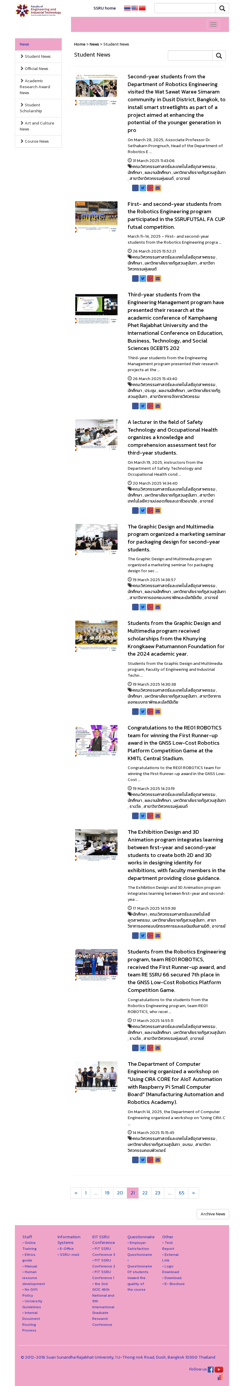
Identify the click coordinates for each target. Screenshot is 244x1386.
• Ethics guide (28, 1257)
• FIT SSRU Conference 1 (103, 1275)
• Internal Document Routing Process (31, 1321)
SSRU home (104, 8)
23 (157, 1193)
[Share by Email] (157, 188)
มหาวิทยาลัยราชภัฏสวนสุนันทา (199, 172)
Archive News (213, 1214)
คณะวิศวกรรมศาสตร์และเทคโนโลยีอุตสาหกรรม (174, 167)
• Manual (29, 1266)
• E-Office (65, 1248)
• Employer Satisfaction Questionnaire (139, 1248)
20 (120, 1193)
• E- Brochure (173, 1284)
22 (145, 1193)
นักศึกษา (135, 172)
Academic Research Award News (35, 87)
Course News (36, 141)
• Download (172, 1278)
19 (107, 1193)
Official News (36, 69)
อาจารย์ (183, 178)
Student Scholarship (31, 108)
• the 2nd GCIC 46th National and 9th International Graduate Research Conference (103, 1304)
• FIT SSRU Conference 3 (103, 1251)
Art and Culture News (37, 126)
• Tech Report (168, 1245)
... (96, 1193)
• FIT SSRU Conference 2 (103, 1263)
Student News (37, 56)
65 (181, 1193)
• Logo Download (170, 1269)
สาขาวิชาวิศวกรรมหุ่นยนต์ (151, 178)
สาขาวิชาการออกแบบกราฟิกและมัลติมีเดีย (165, 598)
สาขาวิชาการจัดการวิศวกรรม (174, 396)
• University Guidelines (32, 1304)
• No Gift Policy (29, 1292)
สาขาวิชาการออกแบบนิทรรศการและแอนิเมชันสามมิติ (172, 923)
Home (79, 44)
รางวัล (135, 806)
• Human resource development (33, 1277)
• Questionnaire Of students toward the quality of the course (139, 1274)
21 (133, 1193)
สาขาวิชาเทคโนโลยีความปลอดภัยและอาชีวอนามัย (171, 498)
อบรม (187, 1144)
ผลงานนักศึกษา (158, 172)
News (24, 44)
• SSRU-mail (68, 1254)
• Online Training (29, 1245)
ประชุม (150, 391)
